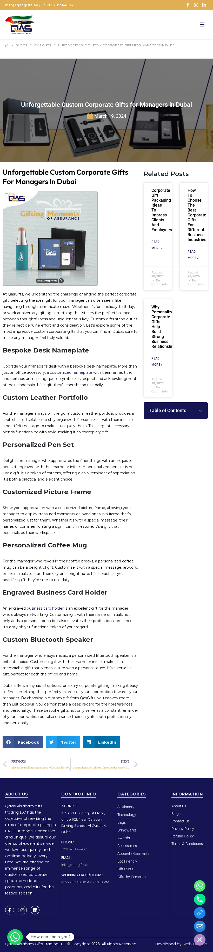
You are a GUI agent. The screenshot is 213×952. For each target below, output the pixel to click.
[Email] (199, 926)
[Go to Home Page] (6, 45)
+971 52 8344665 (57, 5)
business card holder (45, 608)
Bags (121, 822)
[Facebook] (187, 5)
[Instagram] (196, 5)
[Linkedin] (35, 910)
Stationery (125, 807)
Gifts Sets (125, 869)
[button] (203, 24)
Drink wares (127, 830)
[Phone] (199, 899)
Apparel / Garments (133, 853)
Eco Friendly (127, 861)
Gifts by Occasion (131, 877)
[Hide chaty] (199, 940)
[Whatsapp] (199, 886)
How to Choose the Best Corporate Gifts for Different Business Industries (197, 215)
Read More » (157, 245)
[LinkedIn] (204, 5)
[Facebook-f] (9, 910)
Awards (123, 838)
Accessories (127, 846)
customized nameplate (71, 372)
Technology (126, 815)
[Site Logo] (19, 24)
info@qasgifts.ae (21, 5)
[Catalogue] (199, 913)
